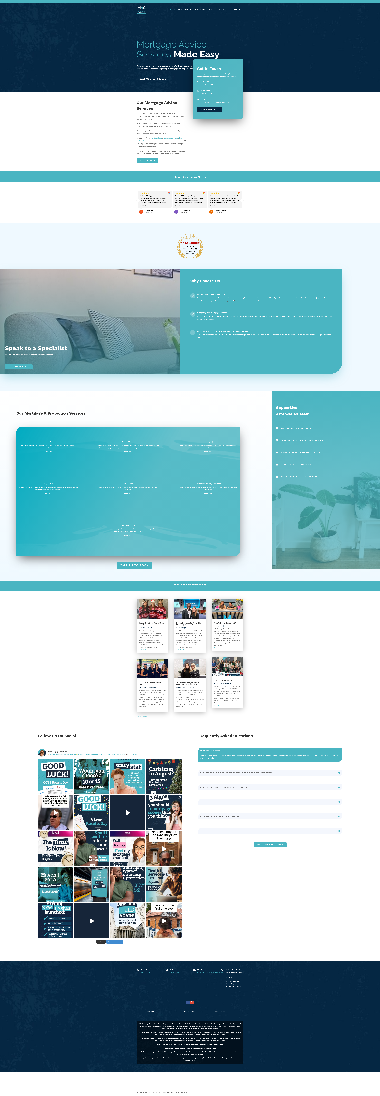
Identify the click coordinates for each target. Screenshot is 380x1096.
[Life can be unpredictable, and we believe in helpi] (127, 884)
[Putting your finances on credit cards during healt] (127, 776)
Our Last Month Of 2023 (224, 680)
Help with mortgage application (297, 428)
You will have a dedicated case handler (300, 477)
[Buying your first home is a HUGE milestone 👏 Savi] (164, 848)
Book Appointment (209, 110)
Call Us (145, 969)
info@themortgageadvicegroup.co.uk (210, 972)
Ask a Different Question (270, 845)
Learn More (48, 451)
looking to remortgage (157, 141)
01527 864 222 (146, 972)
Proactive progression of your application (302, 440)
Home (172, 9)
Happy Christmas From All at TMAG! (151, 624)
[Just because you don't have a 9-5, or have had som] (55, 884)
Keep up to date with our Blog (190, 584)
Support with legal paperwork (296, 464)
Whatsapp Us (175, 969)
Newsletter (151, 628)
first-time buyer (156, 138)
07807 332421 (174, 972)
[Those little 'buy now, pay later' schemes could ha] (127, 848)
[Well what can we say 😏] (164, 920)
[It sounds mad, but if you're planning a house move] (164, 776)
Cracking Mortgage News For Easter (151, 683)
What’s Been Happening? (225, 623)
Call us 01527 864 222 (153, 79)
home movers (239, 301)
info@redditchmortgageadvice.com (215, 102)
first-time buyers (223, 301)
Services (213, 9)
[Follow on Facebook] (188, 1002)
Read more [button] (143, 205)
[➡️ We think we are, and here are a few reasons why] (91, 884)
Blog (225, 9)
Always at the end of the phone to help (300, 452)
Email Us (201, 969)
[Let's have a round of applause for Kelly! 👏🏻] (91, 920)
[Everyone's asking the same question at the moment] (91, 848)
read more (143, 649)
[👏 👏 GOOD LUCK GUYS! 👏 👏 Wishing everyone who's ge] (55, 776)
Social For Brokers (181, 1092)
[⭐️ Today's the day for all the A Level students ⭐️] (91, 812)
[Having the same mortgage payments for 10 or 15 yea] (91, 776)
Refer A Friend (198, 9)
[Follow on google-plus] (192, 1002)
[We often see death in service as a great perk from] (164, 884)
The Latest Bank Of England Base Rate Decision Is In (188, 683)
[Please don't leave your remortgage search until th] (164, 812)
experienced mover (170, 138)
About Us (183, 9)
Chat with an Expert (19, 367)
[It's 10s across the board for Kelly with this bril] (127, 812)
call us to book (134, 565)
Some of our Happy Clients (190, 177)
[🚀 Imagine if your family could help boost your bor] (55, 920)
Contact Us (237, 9)
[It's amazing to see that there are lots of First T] (55, 848)
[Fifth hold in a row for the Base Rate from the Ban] (127, 920)
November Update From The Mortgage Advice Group (188, 624)
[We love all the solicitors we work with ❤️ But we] (55, 812)
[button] (241, 200)
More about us (147, 161)
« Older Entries (142, 716)
